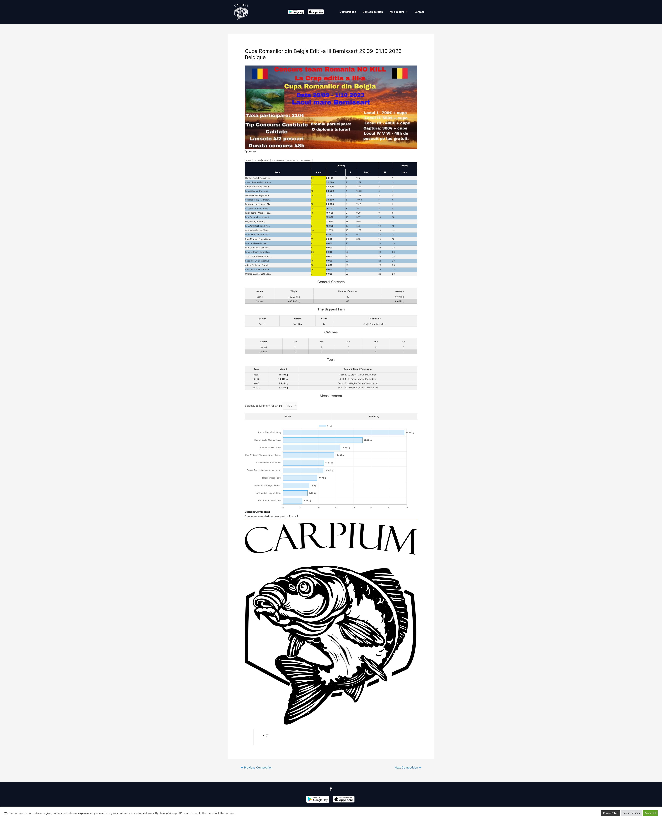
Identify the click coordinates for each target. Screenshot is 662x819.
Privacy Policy (610, 813)
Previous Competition (256, 767)
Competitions (348, 11)
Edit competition (373, 11)
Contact (419, 11)
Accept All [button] (650, 813)
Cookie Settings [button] (631, 813)
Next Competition (408, 767)
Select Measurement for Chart (264, 405)
